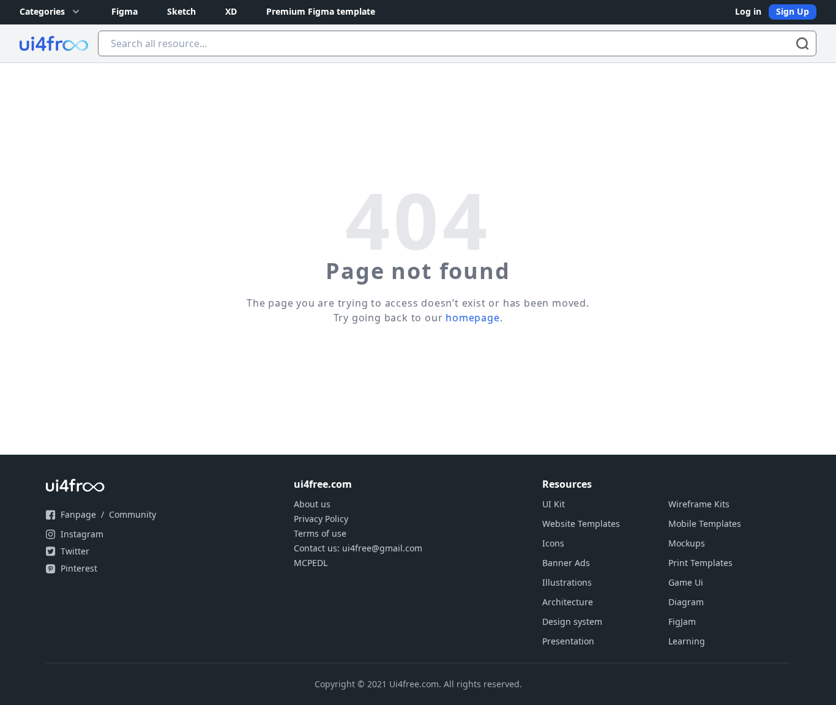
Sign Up (792, 11)
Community (132, 514)
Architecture (567, 602)
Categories (42, 11)
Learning (686, 641)
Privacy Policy (321, 518)
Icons (553, 543)
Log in (748, 11)
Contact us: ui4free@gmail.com (358, 548)
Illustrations (567, 582)
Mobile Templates (704, 523)
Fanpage (78, 514)
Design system (572, 621)
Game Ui (685, 582)
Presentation (568, 641)
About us (312, 504)
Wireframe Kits (699, 504)
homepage (472, 317)
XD (231, 11)
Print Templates (700, 563)
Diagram (686, 602)
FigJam (682, 621)
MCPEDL (310, 563)
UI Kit (553, 504)
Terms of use (320, 533)
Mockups (686, 543)
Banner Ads (566, 563)
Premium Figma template (320, 11)
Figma (124, 11)
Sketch (181, 11)
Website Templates (581, 523)
